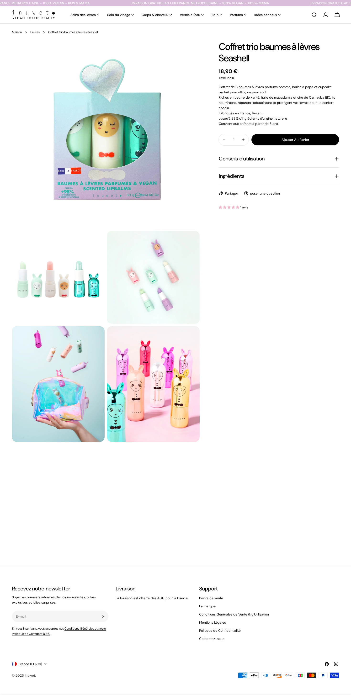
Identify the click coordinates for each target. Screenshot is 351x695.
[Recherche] (314, 15)
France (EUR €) (30, 664)
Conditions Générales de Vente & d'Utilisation (234, 614)
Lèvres (35, 32)
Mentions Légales (212, 622)
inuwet (30, 675)
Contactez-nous (211, 639)
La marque (207, 606)
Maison (17, 32)
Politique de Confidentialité (220, 630)
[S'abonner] (103, 616)
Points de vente (211, 598)
